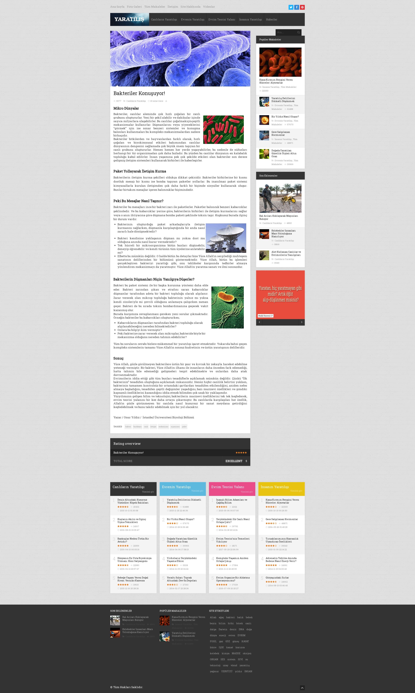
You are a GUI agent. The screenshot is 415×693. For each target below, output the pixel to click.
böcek (239, 623)
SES (223, 659)
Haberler (271, 19)
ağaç (221, 617)
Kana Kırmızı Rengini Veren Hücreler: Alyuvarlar (276, 81)
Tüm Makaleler (154, 6)
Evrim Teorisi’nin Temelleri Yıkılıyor (233, 540)
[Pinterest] (302, 7)
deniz (233, 629)
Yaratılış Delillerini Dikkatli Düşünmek (283, 100)
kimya (225, 653)
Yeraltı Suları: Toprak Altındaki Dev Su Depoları (182, 579)
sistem (231, 659)
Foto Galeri (134, 6)
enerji (222, 635)
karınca (240, 647)
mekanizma (163, 427)
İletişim (173, 6)
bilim (222, 623)
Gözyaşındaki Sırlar (277, 577)
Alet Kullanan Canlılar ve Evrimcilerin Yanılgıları (286, 253)
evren (232, 635)
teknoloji (215, 665)
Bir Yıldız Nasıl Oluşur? (285, 116)
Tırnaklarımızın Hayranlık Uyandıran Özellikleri (282, 540)
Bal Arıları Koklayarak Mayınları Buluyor (278, 217)
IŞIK (221, 647)
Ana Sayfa (117, 6)
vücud (234, 665)
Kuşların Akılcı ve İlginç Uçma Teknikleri (132, 521)
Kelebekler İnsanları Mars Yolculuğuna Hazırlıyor (284, 233)
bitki (231, 623)
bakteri (128, 427)
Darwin (223, 629)
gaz (221, 641)
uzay (225, 665)
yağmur (214, 671)
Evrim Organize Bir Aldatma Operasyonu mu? (233, 579)
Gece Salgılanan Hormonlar (281, 133)
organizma (175, 427)
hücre (213, 647)
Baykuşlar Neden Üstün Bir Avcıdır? (133, 540)
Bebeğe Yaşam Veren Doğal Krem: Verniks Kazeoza (133, 579)
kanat (229, 647)
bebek (249, 617)
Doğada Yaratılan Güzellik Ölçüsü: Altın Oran (284, 153)
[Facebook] (296, 7)
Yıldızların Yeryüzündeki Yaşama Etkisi (182, 560)
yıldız (238, 671)
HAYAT (245, 641)
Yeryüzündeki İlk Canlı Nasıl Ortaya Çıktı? (233, 521)
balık (240, 617)
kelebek (214, 653)
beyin (213, 623)
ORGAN (214, 659)
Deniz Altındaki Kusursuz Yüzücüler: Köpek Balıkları (133, 501)
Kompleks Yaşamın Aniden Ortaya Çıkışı (232, 560)
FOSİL (213, 641)
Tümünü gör (148, 491)
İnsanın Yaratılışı (250, 19)
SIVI (240, 659)
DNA (241, 629)
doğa (249, 629)
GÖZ (227, 641)
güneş (235, 641)
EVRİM (241, 635)
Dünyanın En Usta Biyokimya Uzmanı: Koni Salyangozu (134, 560)
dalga (213, 629)
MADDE (236, 653)
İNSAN (248, 671)
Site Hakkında (191, 6)
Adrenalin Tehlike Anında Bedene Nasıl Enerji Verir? (281, 560)
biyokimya (137, 427)
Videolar (209, 6)
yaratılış (245, 665)
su (246, 659)
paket (184, 427)
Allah (213, 617)
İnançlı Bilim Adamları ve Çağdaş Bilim (231, 501)
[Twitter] (291, 7)
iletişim (153, 427)
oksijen (247, 653)
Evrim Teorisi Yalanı (221, 19)
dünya (213, 635)
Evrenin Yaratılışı (192, 19)
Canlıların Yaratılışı (164, 19)
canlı (146, 427)
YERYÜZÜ (227, 671)
